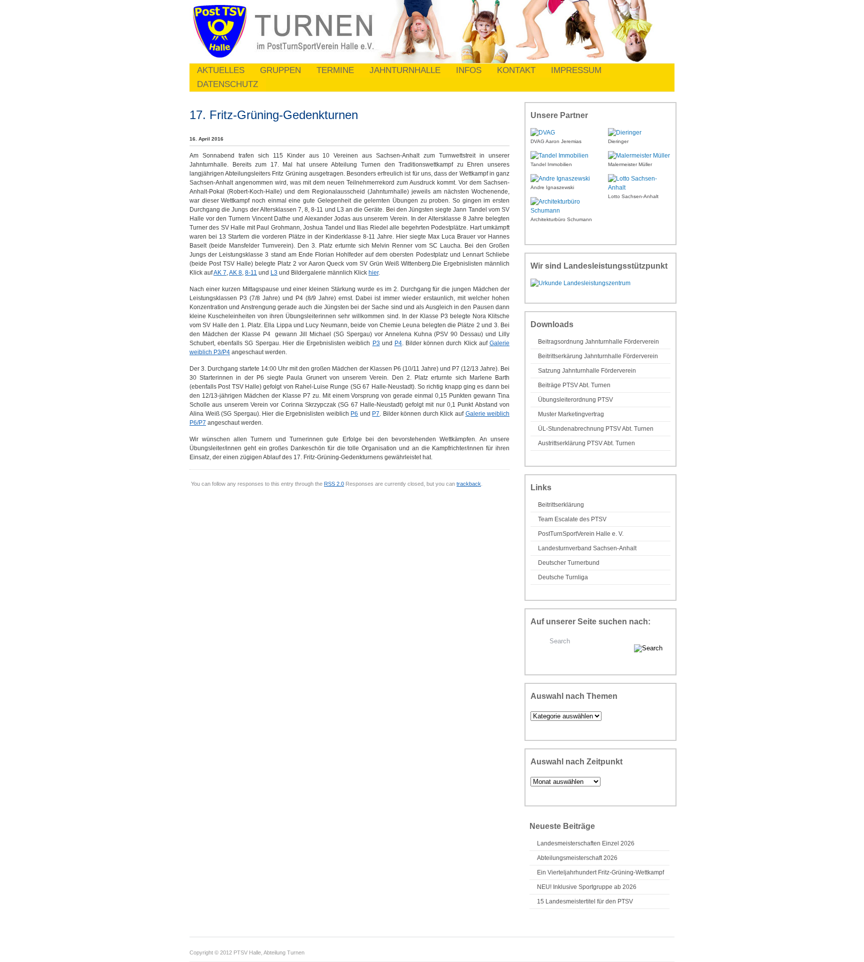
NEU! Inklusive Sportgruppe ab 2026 (586, 886)
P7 (376, 413)
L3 (274, 272)
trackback (468, 484)
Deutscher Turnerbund (569, 562)
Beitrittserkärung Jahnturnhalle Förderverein (598, 356)
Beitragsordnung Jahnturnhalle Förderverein (598, 341)
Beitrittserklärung (561, 504)
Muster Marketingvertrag (571, 414)
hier (373, 272)
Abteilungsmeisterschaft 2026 (577, 857)
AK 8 (235, 272)
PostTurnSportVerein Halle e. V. (581, 533)
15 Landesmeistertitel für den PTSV (585, 901)
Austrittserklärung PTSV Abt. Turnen (586, 443)
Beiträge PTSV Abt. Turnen (574, 385)
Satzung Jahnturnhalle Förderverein (587, 370)
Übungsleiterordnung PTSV (575, 399)
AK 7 (220, 272)
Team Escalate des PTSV (572, 519)
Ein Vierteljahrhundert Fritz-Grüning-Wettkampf (600, 872)
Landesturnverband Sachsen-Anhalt (587, 548)
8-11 (251, 272)
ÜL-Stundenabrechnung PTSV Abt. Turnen (596, 428)
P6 (354, 413)
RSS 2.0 (334, 484)
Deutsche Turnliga (563, 577)
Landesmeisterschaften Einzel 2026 (585, 843)
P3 (376, 343)
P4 (398, 343)
